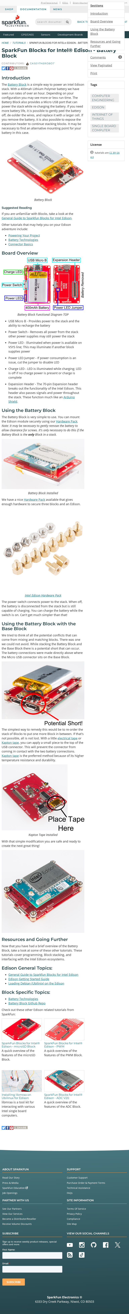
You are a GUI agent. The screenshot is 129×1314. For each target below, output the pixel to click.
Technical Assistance (78, 1187)
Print (93, 73)
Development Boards (70, 34)
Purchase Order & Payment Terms (86, 1182)
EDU (65, 3)
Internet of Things (102, 117)
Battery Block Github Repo (27, 1003)
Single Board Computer (104, 128)
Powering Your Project (24, 235)
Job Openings (9, 1193)
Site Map (72, 1223)
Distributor (80, 3)
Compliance (73, 1218)
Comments (105, 57)
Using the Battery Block (102, 31)
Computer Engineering (103, 98)
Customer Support (77, 1177)
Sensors (45, 34)
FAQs (70, 1193)
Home (5, 42)
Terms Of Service (76, 1208)
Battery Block (17, 84)
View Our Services (12, 1213)
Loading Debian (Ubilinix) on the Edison (36, 983)
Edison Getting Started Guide (28, 979)
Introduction (99, 13)
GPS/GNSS (27, 34)
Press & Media (10, 1182)
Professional (49, 3)
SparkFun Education (14, 1187)
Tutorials (19, 42)
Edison (98, 107)
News (57, 9)
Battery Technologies (23, 240)
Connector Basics (20, 244)
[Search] (67, 22)
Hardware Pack (66, 421)
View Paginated (101, 65)
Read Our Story (10, 1177)
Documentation (33, 9)
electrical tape (67, 738)
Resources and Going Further (105, 44)
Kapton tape (10, 743)
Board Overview (101, 21)
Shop (9, 9)
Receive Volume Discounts (17, 1223)
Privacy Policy (74, 1213)
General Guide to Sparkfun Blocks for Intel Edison (37, 218)
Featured (11, 34)
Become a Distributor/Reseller (19, 1218)
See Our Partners (12, 1208)
